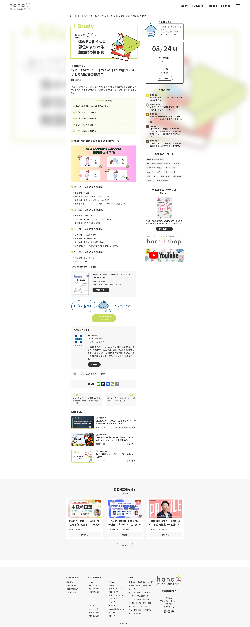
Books (212, 6)
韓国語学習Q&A (72, 589)
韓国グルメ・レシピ (116, 588)
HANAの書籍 (93, 609)
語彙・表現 (165, 176)
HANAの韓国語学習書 (155, 159)
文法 (155, 176)
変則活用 (146, 599)
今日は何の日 (71, 585)
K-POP (131, 596)
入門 (173, 172)
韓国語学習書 (94, 616)
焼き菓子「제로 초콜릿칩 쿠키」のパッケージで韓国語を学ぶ (121, 398)
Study (183, 6)
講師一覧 (112, 616)
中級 (166, 172)
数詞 (144, 603)
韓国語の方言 (134, 606)
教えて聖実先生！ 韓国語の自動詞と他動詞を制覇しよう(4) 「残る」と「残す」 (86, 399)
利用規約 (168, 604)
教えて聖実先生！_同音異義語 (140, 592)
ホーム (69, 16)
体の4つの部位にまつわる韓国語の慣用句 (91, 106)
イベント (112, 612)
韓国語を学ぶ (87, 16)
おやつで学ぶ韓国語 (154, 168)
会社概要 (168, 598)
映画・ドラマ (114, 592)
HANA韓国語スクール (116, 609)
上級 (158, 172)
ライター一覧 (71, 592)
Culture (197, 6)
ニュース (150, 172)
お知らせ (132, 582)
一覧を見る (124, 545)
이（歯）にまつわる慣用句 (85, 131)
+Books (91, 605)
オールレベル (170, 168)
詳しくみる (163, 78)
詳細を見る (100, 290)
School (226, 6)
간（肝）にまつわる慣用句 (85, 124)
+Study (77, 16)
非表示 (108, 100)
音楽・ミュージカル (116, 595)
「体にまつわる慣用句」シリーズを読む (103, 318)
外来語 (131, 603)
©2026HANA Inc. (125, 624)
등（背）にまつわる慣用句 (85, 118)
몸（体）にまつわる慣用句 (85, 112)
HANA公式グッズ (142, 596)
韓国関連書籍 (94, 612)
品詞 (139, 599)
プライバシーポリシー (169, 601)
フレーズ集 (133, 589)
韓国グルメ (177, 176)
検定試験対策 (94, 592)
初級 (148, 176)
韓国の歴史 (145, 606)
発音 (130, 610)
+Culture (111, 582)
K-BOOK (177, 163)
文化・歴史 (113, 598)
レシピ (150, 582)
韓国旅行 (150, 180)
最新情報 (69, 582)
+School (111, 605)
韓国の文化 (138, 610)
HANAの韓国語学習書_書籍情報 (158, 163)
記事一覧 (94, 364)
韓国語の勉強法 (163, 180)
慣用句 (138, 603)
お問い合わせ (169, 607)
